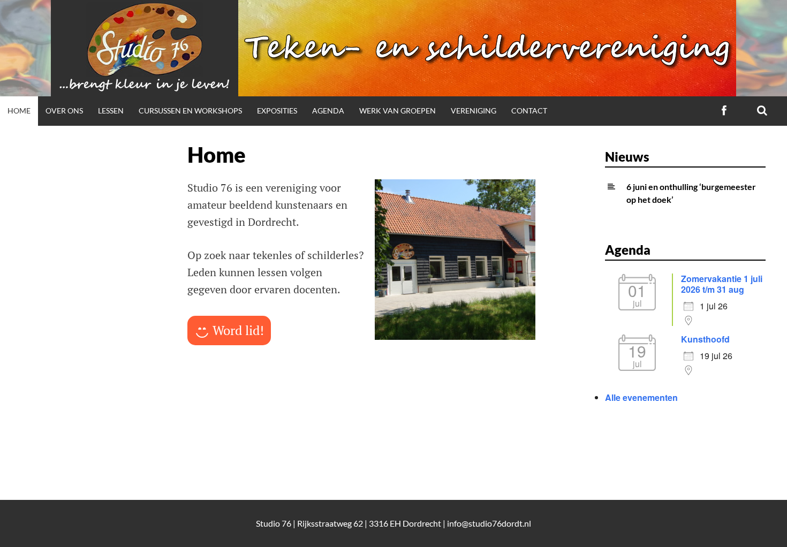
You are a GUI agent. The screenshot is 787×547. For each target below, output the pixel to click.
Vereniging (473, 110)
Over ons (64, 110)
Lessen (111, 110)
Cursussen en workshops (190, 110)
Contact (529, 110)
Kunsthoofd (705, 339)
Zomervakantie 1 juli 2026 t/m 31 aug (721, 283)
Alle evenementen (641, 397)
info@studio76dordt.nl (489, 523)
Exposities (277, 110)
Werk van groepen (397, 110)
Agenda (328, 110)
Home (19, 110)
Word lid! (238, 330)
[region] (455, 259)
